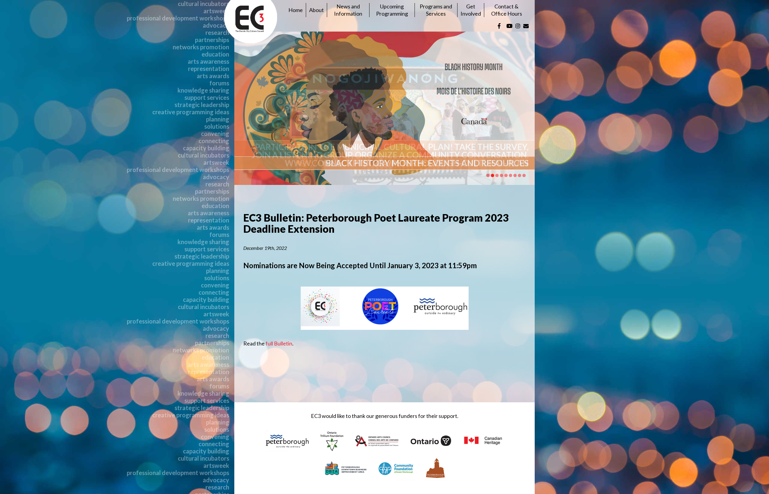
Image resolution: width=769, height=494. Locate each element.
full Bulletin (279, 343)
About (316, 10)
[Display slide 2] (492, 175)
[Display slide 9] (524, 175)
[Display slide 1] (488, 175)
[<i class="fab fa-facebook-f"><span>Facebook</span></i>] (499, 26)
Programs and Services (436, 10)
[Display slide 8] (519, 175)
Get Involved (470, 10)
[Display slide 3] (497, 175)
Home (295, 10)
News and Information (348, 10)
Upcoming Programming (392, 10)
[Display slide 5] (506, 175)
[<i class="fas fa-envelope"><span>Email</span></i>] (526, 26)
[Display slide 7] (515, 175)
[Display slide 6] (510, 175)
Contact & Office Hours (506, 10)
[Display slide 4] (501, 175)
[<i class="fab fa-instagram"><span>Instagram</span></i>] (517, 26)
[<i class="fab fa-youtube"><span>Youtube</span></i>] (509, 26)
